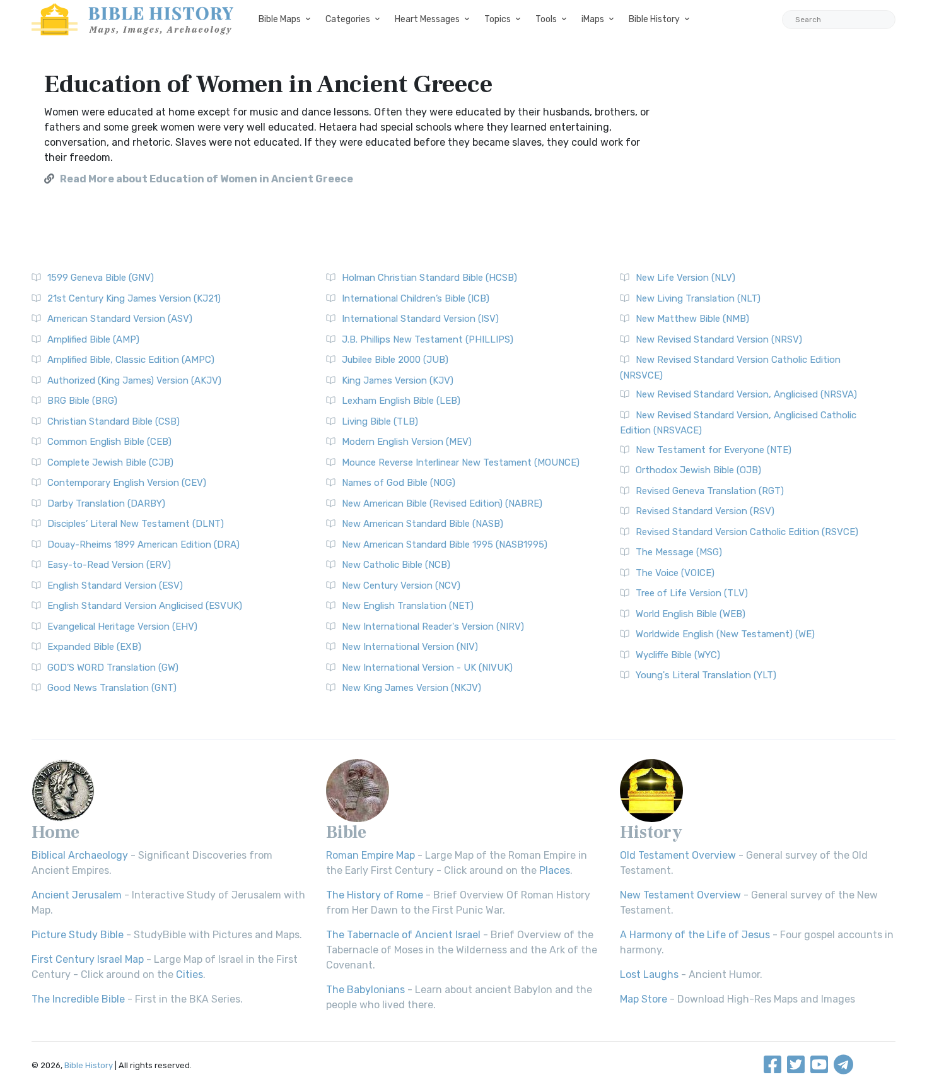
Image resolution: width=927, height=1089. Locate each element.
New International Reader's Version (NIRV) (433, 626)
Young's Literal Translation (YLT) (706, 675)
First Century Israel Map (88, 959)
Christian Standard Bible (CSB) (113, 421)
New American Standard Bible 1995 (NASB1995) (444, 544)
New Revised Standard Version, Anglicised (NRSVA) (746, 394)
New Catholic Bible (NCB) (396, 564)
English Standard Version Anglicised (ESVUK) (144, 605)
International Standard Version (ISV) (420, 318)
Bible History (654, 19)
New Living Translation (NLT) (698, 298)
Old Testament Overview (678, 855)
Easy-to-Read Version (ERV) (109, 564)
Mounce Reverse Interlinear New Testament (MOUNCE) (461, 462)
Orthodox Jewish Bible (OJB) (698, 470)
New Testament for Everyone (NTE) (713, 450)
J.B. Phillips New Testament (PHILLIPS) (427, 339)
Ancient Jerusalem (77, 895)
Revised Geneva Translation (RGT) (710, 491)
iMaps (592, 19)
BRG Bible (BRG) (82, 400)
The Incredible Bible (78, 999)
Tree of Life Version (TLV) (692, 593)
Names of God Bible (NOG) (398, 482)
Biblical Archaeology (80, 855)
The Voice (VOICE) (675, 573)
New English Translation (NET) (408, 605)
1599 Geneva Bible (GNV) (100, 277)
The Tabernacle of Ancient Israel (403, 935)
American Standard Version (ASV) (119, 318)
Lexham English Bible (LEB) (401, 400)
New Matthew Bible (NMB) (692, 318)
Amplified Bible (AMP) (93, 339)
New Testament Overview (680, 895)
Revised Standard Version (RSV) (705, 511)
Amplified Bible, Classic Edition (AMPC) (130, 359)
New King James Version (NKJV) (411, 687)
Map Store (643, 999)
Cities (189, 974)
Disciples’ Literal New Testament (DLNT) (135, 523)
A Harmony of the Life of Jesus (695, 935)
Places (554, 870)
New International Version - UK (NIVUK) (427, 667)
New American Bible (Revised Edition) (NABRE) (442, 503)
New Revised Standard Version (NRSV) (719, 339)
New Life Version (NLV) (685, 277)
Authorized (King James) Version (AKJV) (134, 380)
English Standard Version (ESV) (115, 585)
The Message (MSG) (679, 552)
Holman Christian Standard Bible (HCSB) (429, 277)
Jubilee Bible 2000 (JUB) (395, 359)
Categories (347, 19)
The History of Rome (374, 895)
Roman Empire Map (370, 855)
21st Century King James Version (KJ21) (134, 298)
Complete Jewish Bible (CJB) (110, 462)
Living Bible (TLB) (380, 421)
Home (55, 832)
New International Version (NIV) (410, 646)
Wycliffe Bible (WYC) (678, 655)
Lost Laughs (649, 974)
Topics (497, 19)
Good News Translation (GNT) (112, 687)
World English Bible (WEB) (690, 614)
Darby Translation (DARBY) (106, 503)
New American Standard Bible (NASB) (422, 523)
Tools (546, 19)
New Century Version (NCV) (401, 585)
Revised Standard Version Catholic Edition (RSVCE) (747, 532)
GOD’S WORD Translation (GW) (112, 667)
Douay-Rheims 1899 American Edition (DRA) (143, 544)
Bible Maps (280, 19)
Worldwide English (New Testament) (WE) (725, 634)
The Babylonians (365, 990)
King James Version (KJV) (397, 380)
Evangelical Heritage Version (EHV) (122, 626)
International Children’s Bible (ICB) (415, 298)
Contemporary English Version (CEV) (126, 482)
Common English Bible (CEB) (109, 441)
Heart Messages (427, 19)
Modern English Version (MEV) (407, 441)
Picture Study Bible (78, 935)
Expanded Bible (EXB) (94, 646)
